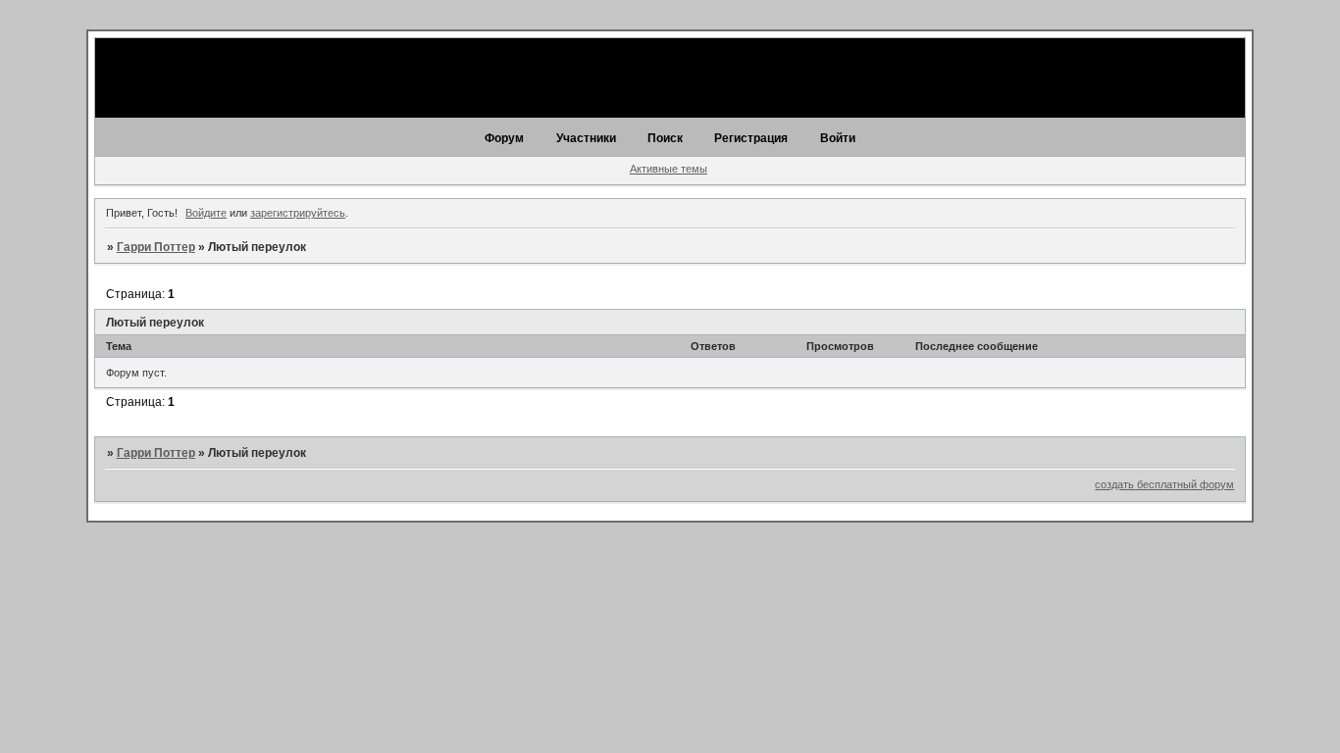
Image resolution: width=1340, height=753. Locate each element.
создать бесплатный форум (1164, 484)
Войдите (206, 213)
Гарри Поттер (156, 247)
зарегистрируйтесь (297, 213)
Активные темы (668, 169)
